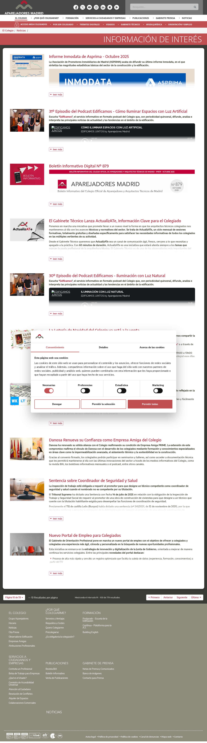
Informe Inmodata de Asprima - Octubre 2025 (89, 56)
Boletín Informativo (55, 673)
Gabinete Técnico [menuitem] (130, 24)
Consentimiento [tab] (55, 347)
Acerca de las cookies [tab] (152, 347)
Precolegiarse (52, 632)
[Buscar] (195, 7)
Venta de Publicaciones (57, 677)
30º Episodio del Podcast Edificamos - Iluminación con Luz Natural (107, 275)
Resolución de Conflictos (21, 693)
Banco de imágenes (92, 673)
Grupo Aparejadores (18, 618)
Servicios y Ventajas (55, 618)
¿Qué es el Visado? (18, 677)
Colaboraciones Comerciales (22, 702)
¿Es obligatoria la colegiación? (60, 636)
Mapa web (166, 736)
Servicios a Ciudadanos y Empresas (105, 18)
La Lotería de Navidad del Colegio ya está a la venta (94, 330)
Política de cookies (129, 736)
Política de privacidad (108, 736)
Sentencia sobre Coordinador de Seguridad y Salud (93, 480)
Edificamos (66, 116)
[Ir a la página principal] (24, 7)
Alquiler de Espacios (18, 698)
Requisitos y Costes (55, 623)
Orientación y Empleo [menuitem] (180, 24)
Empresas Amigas (17, 641)
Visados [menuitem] (110, 24)
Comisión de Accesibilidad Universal (21, 683)
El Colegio (21, 18)
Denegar (57, 404)
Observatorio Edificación (21, 636)
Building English (90, 632)
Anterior (168, 597)
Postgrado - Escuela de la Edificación (95, 619)
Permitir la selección (103, 404)
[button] (14, 597)
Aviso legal (91, 736)
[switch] (85, 390)
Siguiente (182, 597)
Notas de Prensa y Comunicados (98, 668)
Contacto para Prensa (93, 677)
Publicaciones (140, 18)
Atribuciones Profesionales (22, 645)
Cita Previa (14, 632)
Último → (196, 597)
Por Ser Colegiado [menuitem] (63, 24)
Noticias (187, 18)
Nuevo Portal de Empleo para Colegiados (85, 535)
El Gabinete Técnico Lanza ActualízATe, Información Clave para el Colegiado (115, 220)
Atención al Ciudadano (20, 689)
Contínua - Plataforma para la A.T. (97, 626)
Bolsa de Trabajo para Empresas (24, 673)
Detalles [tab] (103, 347)
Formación (72, 18)
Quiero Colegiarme (55, 627)
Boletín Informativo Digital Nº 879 (79, 165)
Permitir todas (150, 404)
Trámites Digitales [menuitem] (90, 24)
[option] (21, 18)
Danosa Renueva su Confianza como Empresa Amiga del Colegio (105, 439)
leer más (58, 94)
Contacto (178, 736)
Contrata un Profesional (20, 668)
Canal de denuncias (149, 736)
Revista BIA (51, 668)
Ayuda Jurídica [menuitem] (154, 24)
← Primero (154, 597)
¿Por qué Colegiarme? (46, 18)
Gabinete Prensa (165, 18)
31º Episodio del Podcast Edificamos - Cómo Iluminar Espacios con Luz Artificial (118, 111)
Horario (12, 623)
